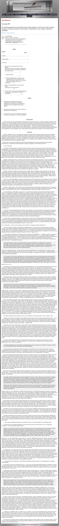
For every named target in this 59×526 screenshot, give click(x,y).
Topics (12, 14)
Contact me (29, 16)
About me (8, 14)
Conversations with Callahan (42, 14)
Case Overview (18, 14)
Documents (25, 14)
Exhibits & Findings (32, 14)
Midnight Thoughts (52, 14)
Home (4, 14)
